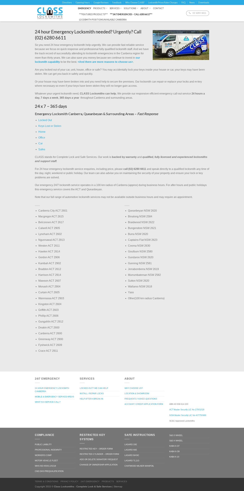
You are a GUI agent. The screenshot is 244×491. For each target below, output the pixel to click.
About (144, 8)
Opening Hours (83, 2)
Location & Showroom (136, 393)
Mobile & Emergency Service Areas (54, 397)
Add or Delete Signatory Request (99, 459)
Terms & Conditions (46, 481)
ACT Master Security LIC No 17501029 (186, 409)
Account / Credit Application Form (143, 404)
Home (41, 131)
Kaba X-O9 (174, 451)
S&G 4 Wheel (176, 441)
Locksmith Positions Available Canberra (103, 19)
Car (40, 143)
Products (99, 8)
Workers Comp (43, 455)
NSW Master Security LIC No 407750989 (187, 415)
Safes (41, 149)
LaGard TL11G (131, 460)
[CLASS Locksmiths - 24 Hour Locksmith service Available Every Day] (54, 13)
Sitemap (118, 486)
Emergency (84, 8)
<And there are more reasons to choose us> (105, 61)
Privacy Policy (70, 481)
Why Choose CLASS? (135, 2)
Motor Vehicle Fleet (46, 460)
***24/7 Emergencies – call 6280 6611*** (131, 14)
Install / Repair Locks (92, 393)
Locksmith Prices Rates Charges (163, 2)
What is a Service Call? (47, 402)
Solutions (130, 8)
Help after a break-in (91, 399)
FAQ (183, 2)
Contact (158, 8)
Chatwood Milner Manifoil (139, 466)
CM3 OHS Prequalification (49, 471)
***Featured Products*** (93, 14)
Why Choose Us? (133, 388)
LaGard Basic (131, 455)
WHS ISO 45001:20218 (45, 466)
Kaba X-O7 (174, 446)
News (192, 2)
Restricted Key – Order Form (96, 449)
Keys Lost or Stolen (49, 126)
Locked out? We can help (94, 388)
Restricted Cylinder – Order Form (99, 454)
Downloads (203, 2)
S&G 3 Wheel (176, 435)
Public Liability (43, 444)
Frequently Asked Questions (140, 399)
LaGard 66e (130, 450)
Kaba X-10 (174, 457)
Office (41, 137)
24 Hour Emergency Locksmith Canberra (52, 390)
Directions (67, 2)
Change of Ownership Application (99, 465)
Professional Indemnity (48, 450)
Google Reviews (101, 2)
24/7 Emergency (90, 481)
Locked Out (45, 120)
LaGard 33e (130, 444)
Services (114, 8)
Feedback (117, 2)
